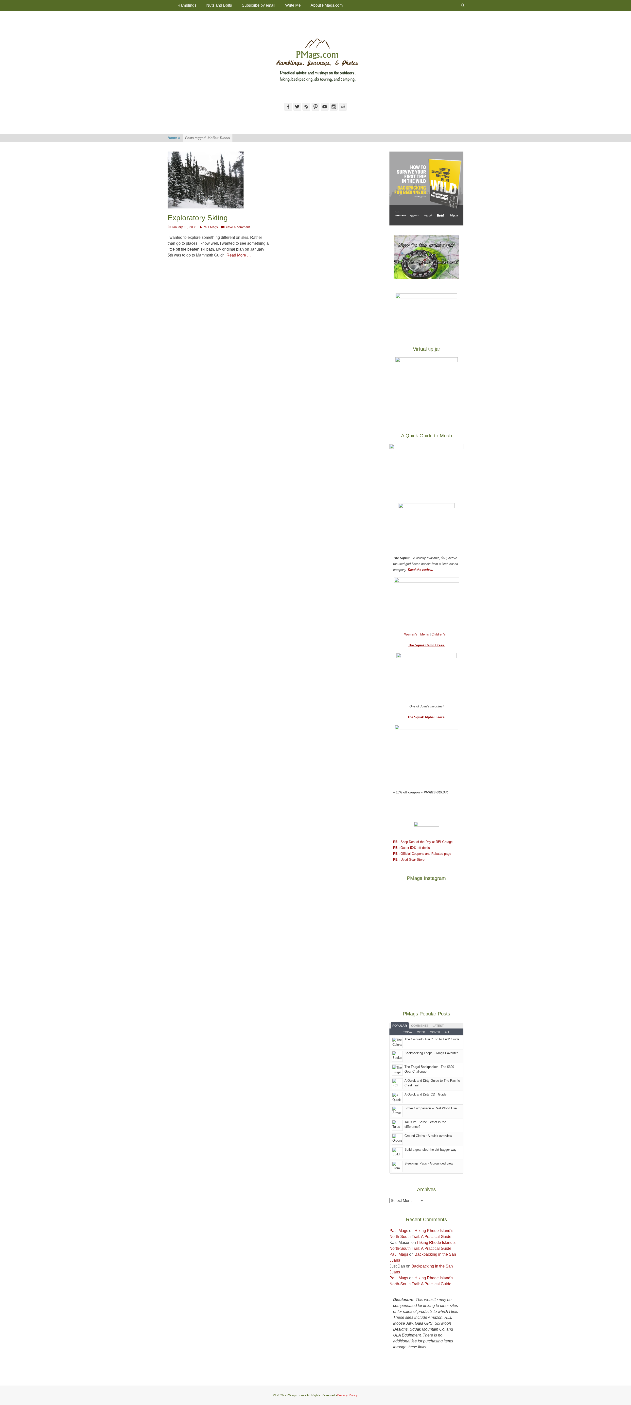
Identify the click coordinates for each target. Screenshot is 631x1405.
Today (407, 1032)
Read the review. (420, 570)
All (447, 1032)
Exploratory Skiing (198, 218)
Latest (438, 1026)
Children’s (439, 634)
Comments (419, 1026)
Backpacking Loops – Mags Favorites (431, 1053)
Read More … (239, 255)
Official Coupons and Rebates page (422, 854)
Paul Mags (210, 227)
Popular (399, 1026)
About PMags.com (327, 5)
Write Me (293, 5)
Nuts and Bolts (219, 5)
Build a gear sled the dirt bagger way (430, 1149)
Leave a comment (237, 227)
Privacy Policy (347, 1395)
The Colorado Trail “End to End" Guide (431, 1039)
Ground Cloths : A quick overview (428, 1136)
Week (421, 1032)
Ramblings (186, 5)
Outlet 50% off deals (411, 848)
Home (174, 138)
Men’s (425, 634)
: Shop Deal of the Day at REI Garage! (423, 842)
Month (435, 1032)
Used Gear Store (408, 859)
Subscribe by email (258, 5)
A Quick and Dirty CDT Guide (425, 1094)
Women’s (411, 634)
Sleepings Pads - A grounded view (428, 1163)
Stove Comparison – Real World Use (430, 1108)
